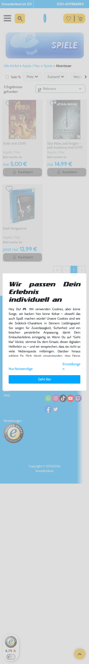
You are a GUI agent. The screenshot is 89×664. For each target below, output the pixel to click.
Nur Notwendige (21, 368)
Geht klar (44, 379)
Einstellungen (71, 366)
